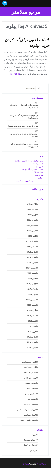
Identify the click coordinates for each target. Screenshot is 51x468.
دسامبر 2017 (31, 268)
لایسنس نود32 (37, 163)
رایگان (40, 178)
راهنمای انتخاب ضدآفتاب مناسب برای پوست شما (24, 135)
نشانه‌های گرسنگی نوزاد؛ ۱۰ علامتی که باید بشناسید (24, 106)
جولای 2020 (31, 247)
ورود (34, 434)
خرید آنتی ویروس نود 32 (25, 181)
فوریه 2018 (31, 257)
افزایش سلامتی (30, 367)
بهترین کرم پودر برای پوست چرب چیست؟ (23, 126)
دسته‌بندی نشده (30, 372)
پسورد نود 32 (38, 166)
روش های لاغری (30, 378)
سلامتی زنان (31, 388)
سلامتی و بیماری (29, 404)
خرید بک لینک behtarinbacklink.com (29, 161)
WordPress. (25, 464)
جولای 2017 (31, 289)
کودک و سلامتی (30, 415)
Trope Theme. (41, 464)
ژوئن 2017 (32, 294)
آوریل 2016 (31, 331)
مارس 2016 (31, 337)
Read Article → (13, 74)
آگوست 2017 (31, 284)
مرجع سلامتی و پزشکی (27, 420)
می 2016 (32, 326)
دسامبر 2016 (31, 300)
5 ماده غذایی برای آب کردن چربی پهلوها (27, 42)
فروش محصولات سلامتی (26, 410)
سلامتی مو (32, 399)
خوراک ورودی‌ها (30, 440)
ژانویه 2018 (31, 262)
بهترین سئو (39, 175)
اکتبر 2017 (32, 278)
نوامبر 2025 (31, 231)
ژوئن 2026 (32, 215)
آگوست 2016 (31, 310)
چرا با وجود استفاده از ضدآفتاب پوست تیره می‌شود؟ (24, 116)
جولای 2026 (31, 209)
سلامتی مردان (30, 394)
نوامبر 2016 (31, 305)
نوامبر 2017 (31, 273)
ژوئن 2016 (32, 321)
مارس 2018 (31, 252)
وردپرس (33, 450)
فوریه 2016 (31, 342)
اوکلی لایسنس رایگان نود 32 (32, 169)
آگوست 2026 (31, 204)
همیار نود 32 (38, 172)
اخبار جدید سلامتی (29, 362)
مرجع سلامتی (25, 11)
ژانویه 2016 (31, 347)
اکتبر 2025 (32, 236)
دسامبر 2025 (31, 225)
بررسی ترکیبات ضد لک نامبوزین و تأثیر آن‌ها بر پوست (24, 145)
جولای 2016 (31, 316)
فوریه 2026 (31, 220)
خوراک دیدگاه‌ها (30, 445)
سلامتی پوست (30, 383)
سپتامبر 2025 (30, 241)
